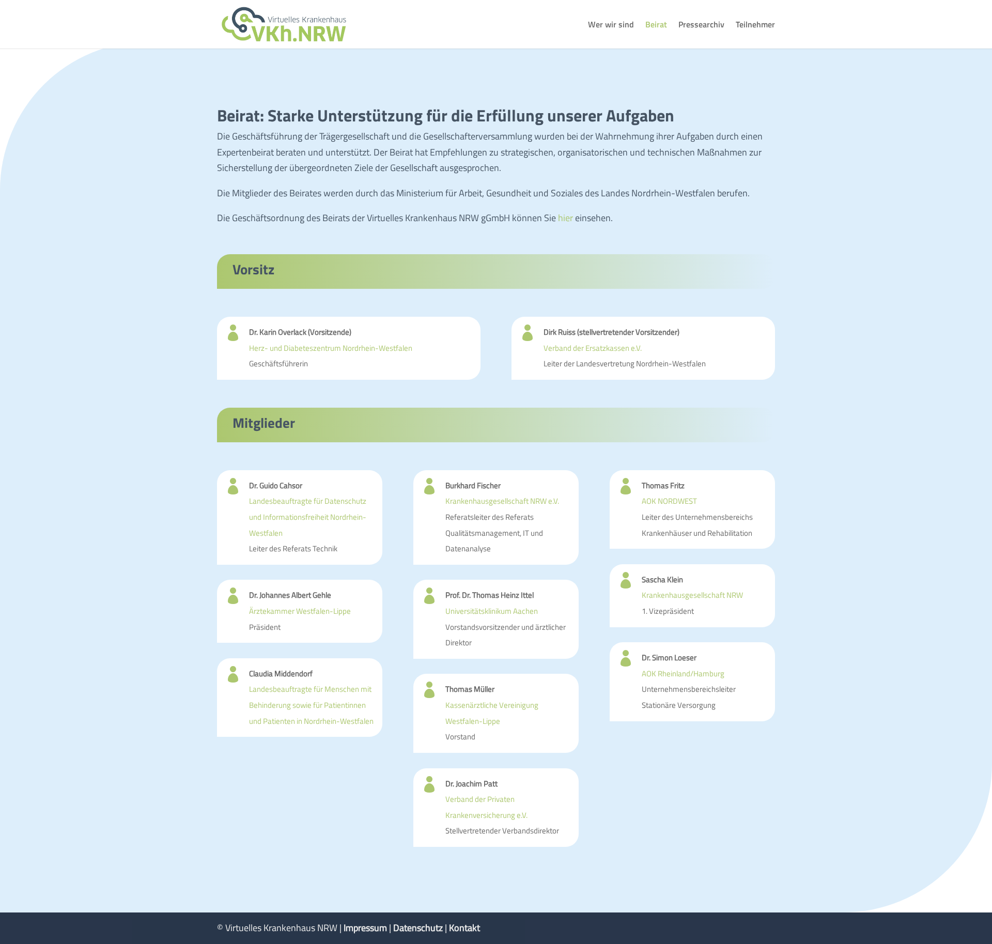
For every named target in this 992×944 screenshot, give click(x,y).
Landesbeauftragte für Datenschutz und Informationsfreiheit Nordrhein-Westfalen (307, 516)
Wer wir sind (611, 25)
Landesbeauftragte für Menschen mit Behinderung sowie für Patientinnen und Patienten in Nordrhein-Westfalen (311, 704)
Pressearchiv (701, 25)
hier (564, 218)
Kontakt (464, 928)
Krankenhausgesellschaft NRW (692, 595)
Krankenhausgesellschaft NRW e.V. (502, 501)
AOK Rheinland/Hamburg (683, 673)
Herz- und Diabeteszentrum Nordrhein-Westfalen (330, 348)
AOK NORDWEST (669, 501)
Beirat (656, 25)
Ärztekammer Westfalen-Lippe (300, 611)
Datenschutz (418, 928)
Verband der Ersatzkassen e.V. (593, 348)
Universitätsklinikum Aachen (491, 611)
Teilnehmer (755, 25)
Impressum (365, 928)
